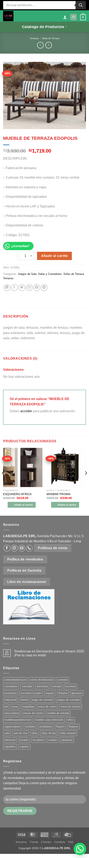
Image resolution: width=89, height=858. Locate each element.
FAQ (70, 842)
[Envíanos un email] (21, 548)
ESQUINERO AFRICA (17, 494)
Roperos (73, 726)
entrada (56, 686)
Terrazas (34, 38)
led (6, 706)
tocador (24, 739)
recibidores (45, 726)
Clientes (46, 842)
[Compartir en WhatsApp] (7, 287)
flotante (63, 693)
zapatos (24, 746)
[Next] (85, 481)
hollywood (10, 699)
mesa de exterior (71, 706)
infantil (24, 699)
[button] (73, 17)
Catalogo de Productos (43, 27)
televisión (10, 739)
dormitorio (42, 686)
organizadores (12, 726)
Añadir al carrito (54, 256)
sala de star (20, 733)
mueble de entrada (58, 713)
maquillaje (28, 706)
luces (15, 706)
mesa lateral (11, 713)
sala (6, 733)
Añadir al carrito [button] (23, 505)
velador (52, 739)
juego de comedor (42, 699)
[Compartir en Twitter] (21, 287)
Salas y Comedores (50, 273)
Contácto (59, 842)
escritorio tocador (31, 693)
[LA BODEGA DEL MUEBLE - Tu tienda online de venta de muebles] (8, 16)
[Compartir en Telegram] (44, 287)
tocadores (38, 739)
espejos (50, 693)
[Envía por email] (29, 287)
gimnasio (76, 693)
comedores (11, 686)
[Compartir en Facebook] (14, 287)
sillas (34, 733)
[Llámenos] (29, 548)
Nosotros (21, 842)
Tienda (34, 842)
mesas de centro (33, 713)
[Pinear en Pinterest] (36, 287)
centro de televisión (41, 679)
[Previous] (3, 481)
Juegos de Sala (27, 273)
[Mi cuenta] (65, 17)
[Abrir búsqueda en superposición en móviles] (44, 5)
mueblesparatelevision (17, 719)
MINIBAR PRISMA (58, 494)
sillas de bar (48, 733)
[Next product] (40, 45)
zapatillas (10, 746)
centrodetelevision (15, 679)
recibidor (30, 726)
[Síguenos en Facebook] (7, 548)
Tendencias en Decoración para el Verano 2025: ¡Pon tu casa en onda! (49, 653)
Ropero (60, 726)
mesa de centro (47, 706)
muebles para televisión (49, 719)
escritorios (10, 693)
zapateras (67, 739)
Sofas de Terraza (50, 38)
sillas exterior (68, 733)
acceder (26, 411)
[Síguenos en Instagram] (14, 548)
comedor (62, 679)
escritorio (70, 686)
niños (70, 719)
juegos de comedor (68, 699)
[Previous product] (48, 45)
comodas (27, 686)
